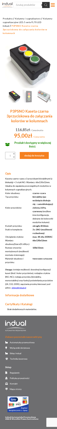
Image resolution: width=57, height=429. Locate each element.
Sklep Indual (15, 353)
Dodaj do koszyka (34, 155)
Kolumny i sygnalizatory (28, 18)
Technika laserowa (18, 358)
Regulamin (14, 372)
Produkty (8, 18)
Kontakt (13, 383)
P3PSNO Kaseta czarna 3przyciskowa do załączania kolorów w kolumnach (25, 29)
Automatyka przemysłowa (22, 342)
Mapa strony (15, 389)
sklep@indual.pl (19, 287)
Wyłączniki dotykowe (19, 348)
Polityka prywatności (19, 378)
